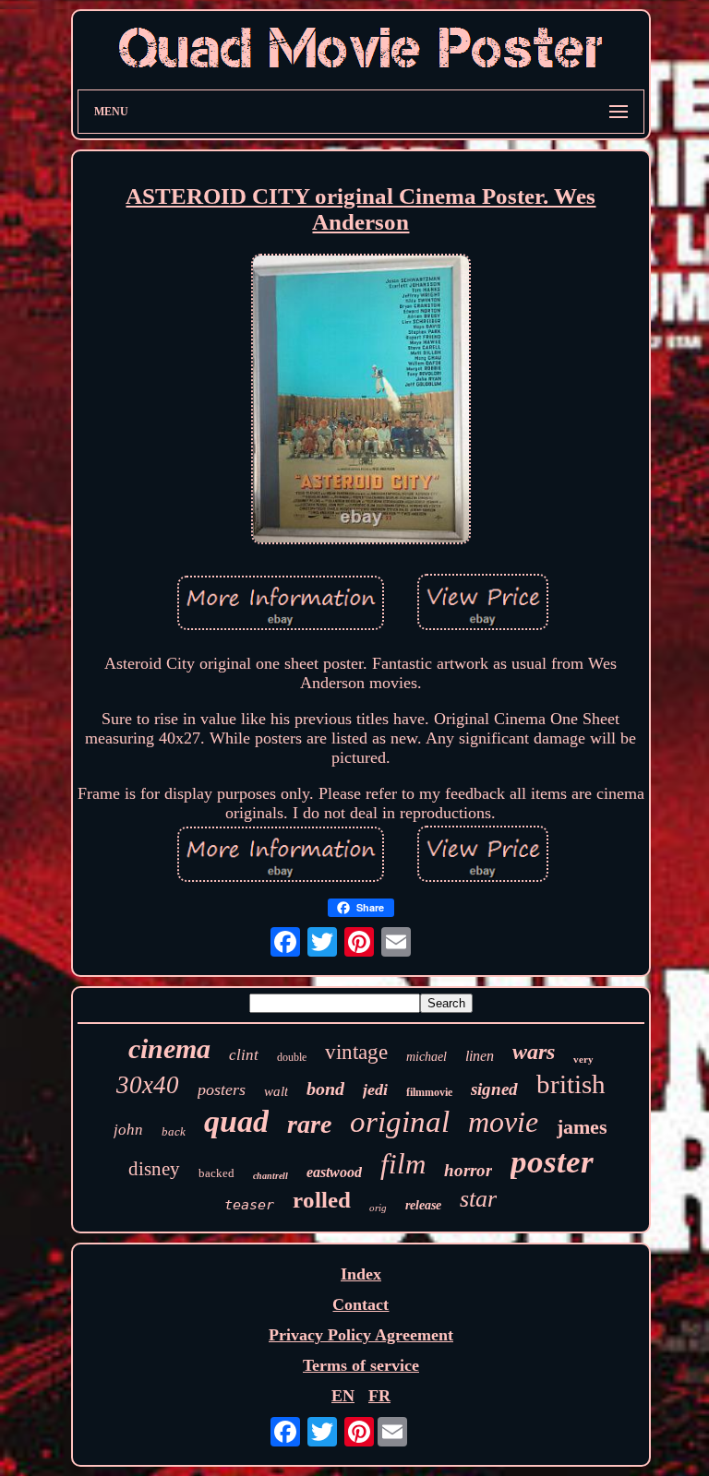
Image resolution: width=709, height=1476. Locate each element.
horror (468, 1170)
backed (216, 1173)
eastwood (334, 1172)
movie (503, 1121)
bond (325, 1088)
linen (479, 1056)
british (571, 1084)
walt (276, 1091)
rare (309, 1124)
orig (378, 1207)
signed (494, 1089)
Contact (360, 1304)
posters (222, 1089)
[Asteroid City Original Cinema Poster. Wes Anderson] (361, 402)
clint (243, 1055)
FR (379, 1396)
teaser (249, 1204)
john (128, 1129)
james (582, 1126)
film (403, 1164)
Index (361, 1274)
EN (342, 1396)
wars (533, 1052)
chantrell (270, 1176)
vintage (356, 1052)
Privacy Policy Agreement (361, 1335)
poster (552, 1162)
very (583, 1059)
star (478, 1198)
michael (426, 1057)
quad (236, 1121)
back (174, 1131)
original (400, 1121)
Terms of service (361, 1365)
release (423, 1205)
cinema (169, 1048)
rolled (322, 1199)
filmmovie (429, 1092)
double (291, 1057)
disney (154, 1169)
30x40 (147, 1085)
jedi (375, 1089)
